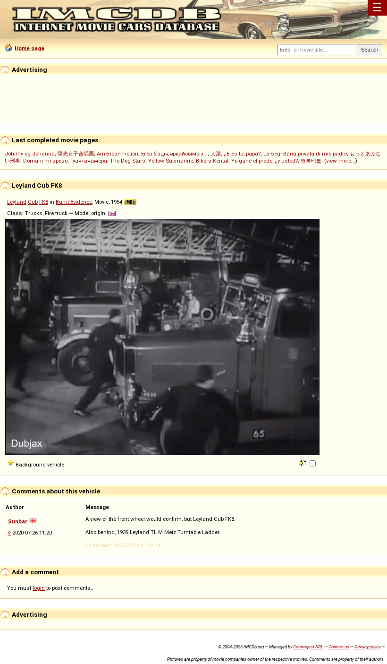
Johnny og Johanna (30, 153)
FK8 (43, 201)
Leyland (16, 201)
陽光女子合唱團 (76, 153)
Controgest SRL (308, 646)
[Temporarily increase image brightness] (303, 462)
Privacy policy (367, 646)
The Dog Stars (127, 160)
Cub (33, 201)
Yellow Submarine (170, 160)
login (39, 588)
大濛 (215, 153)
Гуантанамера (88, 160)
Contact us (338, 646)
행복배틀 (311, 160)
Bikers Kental (212, 160)
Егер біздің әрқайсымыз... (174, 153)
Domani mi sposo (45, 160)
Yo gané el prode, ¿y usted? (264, 160)
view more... (340, 160)
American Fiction (117, 153)
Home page (29, 48)
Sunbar (17, 521)
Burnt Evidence (74, 201)
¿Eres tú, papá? (242, 153)
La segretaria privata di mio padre (305, 153)
